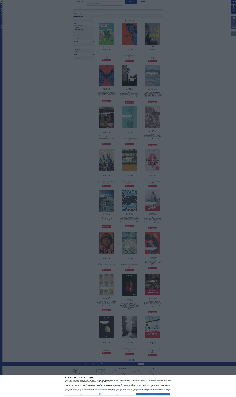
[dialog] (118, 386)
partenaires (72, 382)
